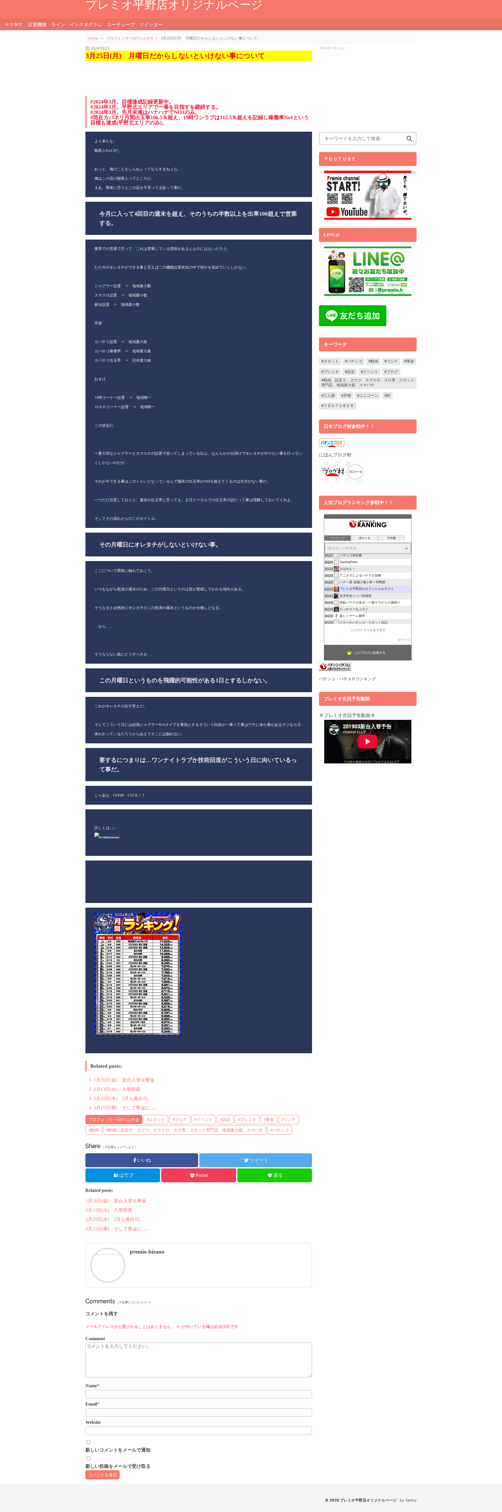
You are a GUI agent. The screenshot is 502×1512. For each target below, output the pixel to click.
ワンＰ (392, 361)
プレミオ (331, 371)
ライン (58, 24)
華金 (410, 361)
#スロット (156, 1119)
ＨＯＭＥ (14, 24)
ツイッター (151, 24)
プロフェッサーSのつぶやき (113, 1119)
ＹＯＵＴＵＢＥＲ (339, 406)
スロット (331, 361)
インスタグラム (86, 24)
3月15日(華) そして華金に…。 (126, 1107)
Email (92, 1404)
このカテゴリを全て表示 (368, 630)
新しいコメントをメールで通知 (117, 1449)
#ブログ (180, 1119)
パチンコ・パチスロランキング (347, 678)
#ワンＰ (289, 1119)
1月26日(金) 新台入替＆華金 (124, 1079)
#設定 (225, 1119)
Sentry (411, 1500)
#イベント (203, 1119)
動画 (374, 361)
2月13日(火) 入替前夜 (117, 1089)
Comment (95, 1338)
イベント (370, 371)
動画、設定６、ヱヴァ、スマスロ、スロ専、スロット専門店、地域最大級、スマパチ (367, 382)
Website (93, 1422)
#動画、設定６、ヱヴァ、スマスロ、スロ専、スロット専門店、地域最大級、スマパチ (184, 1130)
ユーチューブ (121, 24)
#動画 (94, 1130)
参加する (404, 639)
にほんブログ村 (335, 455)
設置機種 (37, 24)
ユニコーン (368, 395)
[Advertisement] (368, 91)
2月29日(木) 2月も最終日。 (123, 1098)
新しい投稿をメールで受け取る (117, 1466)
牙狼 (347, 395)
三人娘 (329, 395)
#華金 (269, 1119)
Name (92, 1385)
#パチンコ (279, 1130)
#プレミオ (247, 1119)
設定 (351, 371)
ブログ (392, 371)
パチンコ (354, 361)
